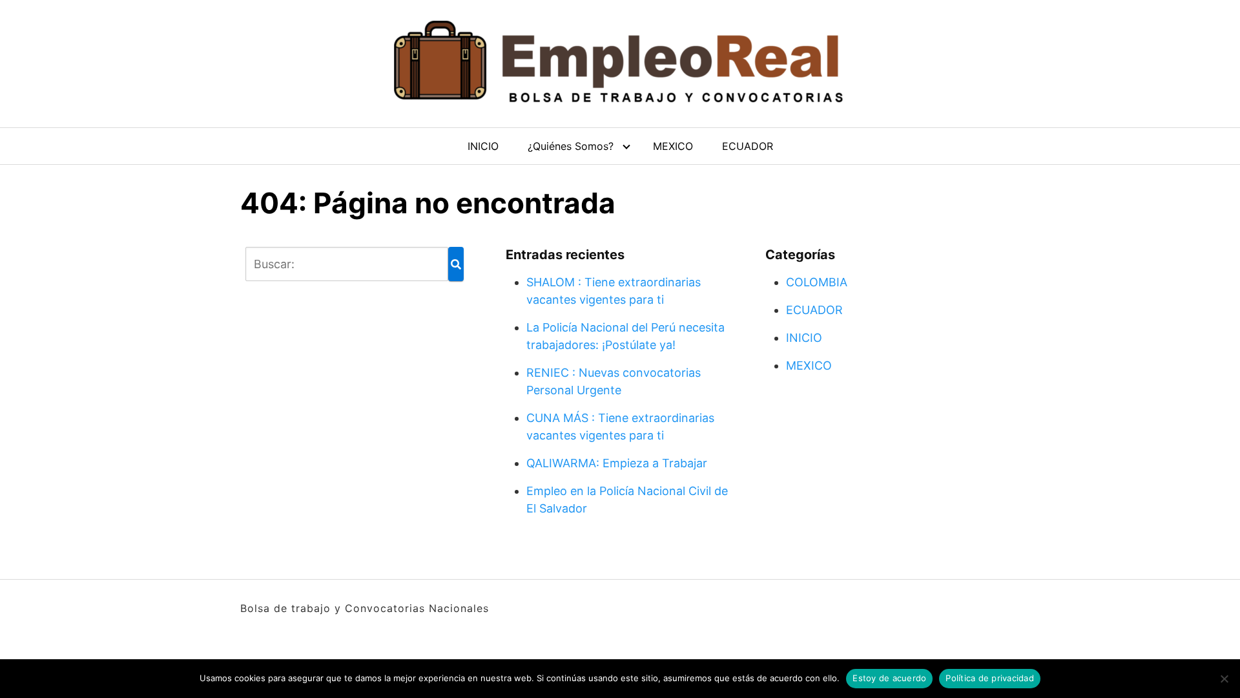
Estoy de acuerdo (889, 678)
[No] (1223, 678)
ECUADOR (747, 146)
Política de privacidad (990, 678)
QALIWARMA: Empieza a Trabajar (616, 463)
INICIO (483, 146)
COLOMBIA (816, 282)
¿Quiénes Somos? (571, 146)
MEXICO (673, 146)
